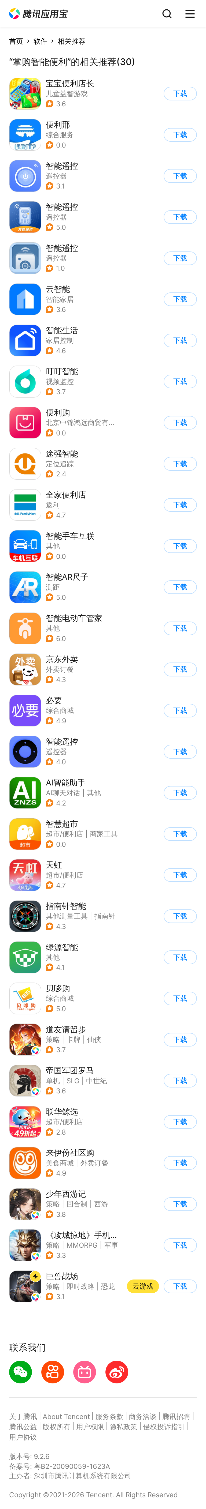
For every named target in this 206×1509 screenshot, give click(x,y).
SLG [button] (73, 1081)
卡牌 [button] (73, 1039)
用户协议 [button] (23, 1437)
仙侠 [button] (94, 1039)
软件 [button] (40, 41)
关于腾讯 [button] (23, 1416)
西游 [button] (101, 1204)
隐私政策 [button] (123, 1427)
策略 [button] (53, 1039)
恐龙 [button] (108, 1286)
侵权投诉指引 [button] (164, 1427)
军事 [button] (111, 1245)
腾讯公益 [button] (23, 1427)
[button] (38, 13)
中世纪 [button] (96, 1081)
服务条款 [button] (109, 1416)
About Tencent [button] (66, 1416)
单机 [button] (53, 1081)
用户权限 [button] (90, 1427)
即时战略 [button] (80, 1286)
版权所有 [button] (57, 1427)
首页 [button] (16, 41)
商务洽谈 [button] (143, 1416)
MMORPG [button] (82, 1245)
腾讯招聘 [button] (176, 1416)
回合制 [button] (77, 1204)
